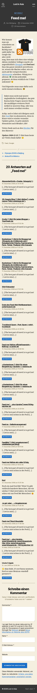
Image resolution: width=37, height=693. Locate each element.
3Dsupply (19, 64)
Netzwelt (18, 13)
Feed (8, 116)
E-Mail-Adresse (8, 645)
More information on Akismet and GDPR (16, 631)
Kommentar (6, 605)
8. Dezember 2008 (27, 23)
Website (5, 654)
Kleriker (27, 128)
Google (11, 143)
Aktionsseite (7, 74)
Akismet (15, 630)
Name (4, 636)
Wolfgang (12, 23)
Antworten (7, 193)
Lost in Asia (18, 4)
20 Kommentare (20, 26)
